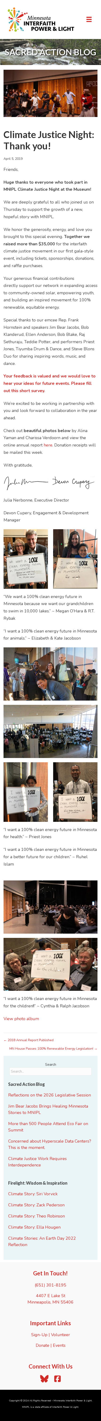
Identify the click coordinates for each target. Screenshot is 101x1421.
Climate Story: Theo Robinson (36, 1216)
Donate (42, 1345)
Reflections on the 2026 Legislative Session (49, 1095)
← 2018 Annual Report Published (29, 1040)
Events (59, 1345)
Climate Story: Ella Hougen (34, 1227)
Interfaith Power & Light (65, 1407)
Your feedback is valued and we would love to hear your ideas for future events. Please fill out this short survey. (50, 383)
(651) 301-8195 (50, 1285)
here (48, 445)
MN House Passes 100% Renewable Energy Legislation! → (53, 1048)
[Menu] (89, 19)
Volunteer (60, 1335)
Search (50, 1064)
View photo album (21, 1019)
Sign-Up (39, 1335)
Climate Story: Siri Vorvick (33, 1194)
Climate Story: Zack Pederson (36, 1205)
